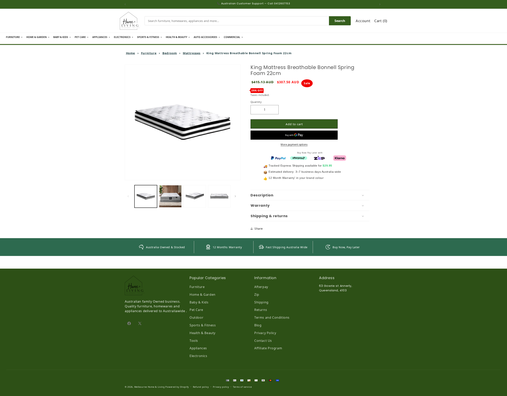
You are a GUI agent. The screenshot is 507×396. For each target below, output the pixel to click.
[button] (310, 195)
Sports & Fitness (203, 325)
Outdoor (196, 317)
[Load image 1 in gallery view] (145, 196)
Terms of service (242, 386)
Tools (194, 340)
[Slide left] (129, 196)
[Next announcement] (380, 4)
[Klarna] (340, 157)
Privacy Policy (265, 333)
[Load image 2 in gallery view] (170, 196)
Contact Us (263, 340)
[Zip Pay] (319, 157)
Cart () (380, 20)
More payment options (294, 144)
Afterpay (261, 287)
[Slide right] (236, 196)
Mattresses (191, 53)
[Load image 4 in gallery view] (219, 196)
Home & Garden (202, 294)
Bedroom (169, 53)
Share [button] (258, 228)
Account (363, 20)
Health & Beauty (202, 333)
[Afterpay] (299, 157)
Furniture (148, 53)
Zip (256, 294)
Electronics (198, 356)
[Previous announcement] (126, 4)
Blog (257, 325)
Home (130, 53)
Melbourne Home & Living (149, 386)
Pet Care (196, 310)
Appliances (198, 348)
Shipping (261, 302)
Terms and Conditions (272, 317)
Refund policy (201, 386)
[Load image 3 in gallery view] (195, 196)
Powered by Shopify (177, 386)
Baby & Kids (199, 302)
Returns (260, 310)
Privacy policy (221, 386)
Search (340, 21)
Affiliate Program (268, 348)
